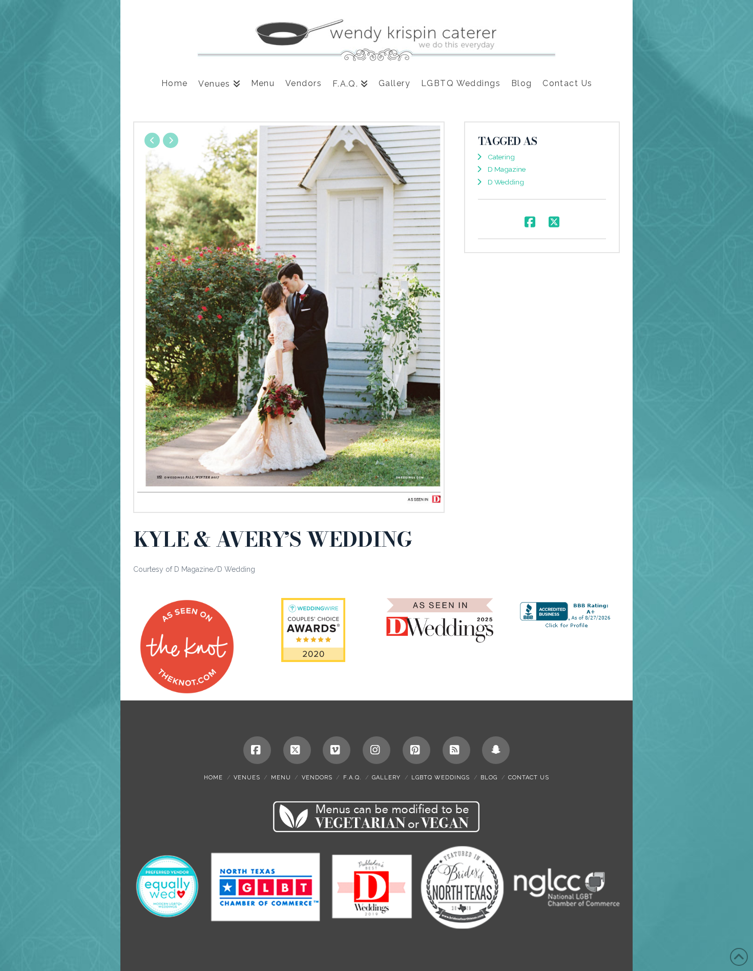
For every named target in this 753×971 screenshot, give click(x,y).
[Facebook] (257, 750)
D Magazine (507, 169)
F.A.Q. (352, 777)
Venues (247, 777)
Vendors (317, 777)
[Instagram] (376, 750)
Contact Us (528, 777)
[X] (297, 750)
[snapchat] (496, 750)
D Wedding (506, 182)
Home (213, 777)
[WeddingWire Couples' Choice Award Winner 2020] (313, 629)
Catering (501, 157)
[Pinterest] (416, 750)
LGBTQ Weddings (440, 777)
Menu (281, 777)
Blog (488, 777)
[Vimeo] (336, 750)
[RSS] (456, 750)
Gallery (386, 777)
